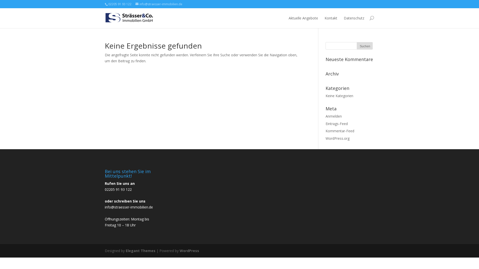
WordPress (189, 250)
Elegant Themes (140, 250)
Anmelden (334, 116)
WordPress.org (338, 138)
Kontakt (331, 18)
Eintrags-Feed (337, 123)
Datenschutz (354, 18)
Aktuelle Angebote (303, 18)
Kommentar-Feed (340, 131)
